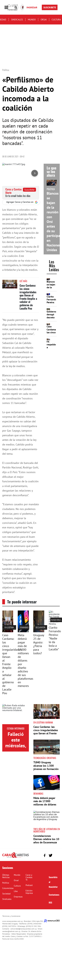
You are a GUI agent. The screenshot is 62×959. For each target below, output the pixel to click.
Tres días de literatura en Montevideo (46, 830)
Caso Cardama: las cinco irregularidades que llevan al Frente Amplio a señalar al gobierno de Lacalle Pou (28, 296)
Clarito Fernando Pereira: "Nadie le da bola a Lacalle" (55, 638)
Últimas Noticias (6, 876)
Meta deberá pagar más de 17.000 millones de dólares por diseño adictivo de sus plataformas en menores (25, 660)
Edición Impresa (29, 891)
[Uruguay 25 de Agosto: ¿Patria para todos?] (38, 631)
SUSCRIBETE (49, 7)
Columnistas (8, 888)
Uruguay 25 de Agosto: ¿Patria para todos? (38, 644)
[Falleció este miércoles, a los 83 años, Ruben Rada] (15, 714)
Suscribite (29, 189)
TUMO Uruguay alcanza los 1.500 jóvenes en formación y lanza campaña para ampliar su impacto (46, 769)
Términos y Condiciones (11, 916)
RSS (50, 902)
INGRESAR (31, 7)
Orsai (44, 19)
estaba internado (15, 728)
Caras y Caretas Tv (29, 877)
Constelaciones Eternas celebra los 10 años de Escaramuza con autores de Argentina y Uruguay (46, 842)
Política (5, 882)
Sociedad (6, 893)
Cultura (56, 19)
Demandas (24, 627)
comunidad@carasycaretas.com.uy (23, 929)
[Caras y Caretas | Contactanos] (56, 855)
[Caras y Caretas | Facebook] (44, 855)
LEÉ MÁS (23, 281)
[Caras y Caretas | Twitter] (50, 855)
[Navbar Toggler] (9, 7)
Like (16, 891)
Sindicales (17, 19)
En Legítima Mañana (13, 627)
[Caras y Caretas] (15, 857)
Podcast (29, 885)
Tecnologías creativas (44, 758)
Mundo (32, 19)
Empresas (18, 896)
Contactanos (54, 894)
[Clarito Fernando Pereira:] (54, 623)
